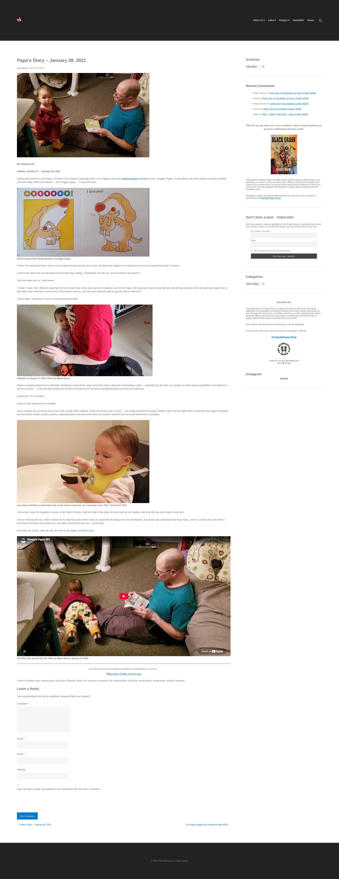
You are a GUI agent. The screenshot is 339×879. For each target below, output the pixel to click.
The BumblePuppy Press (283, 337)
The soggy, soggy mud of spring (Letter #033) (208, 824)
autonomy (92, 680)
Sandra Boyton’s (130, 178)
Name (21, 738)
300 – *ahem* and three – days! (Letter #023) (285, 114)
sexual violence (145, 680)
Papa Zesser (22, 68)
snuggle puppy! (159, 680)
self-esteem (133, 680)
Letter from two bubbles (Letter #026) (289, 103)
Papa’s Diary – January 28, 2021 (51, 60)
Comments (180, 680)
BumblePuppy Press (270, 198)
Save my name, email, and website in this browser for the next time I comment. (58, 789)
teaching (170, 680)
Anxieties (30, 680)
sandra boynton (120, 680)
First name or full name (260, 231)
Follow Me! (284, 378)
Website (21, 769)
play (111, 680)
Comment (23, 703)
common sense (47, 680)
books (37, 680)
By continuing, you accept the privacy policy (272, 251)
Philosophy (71, 680)
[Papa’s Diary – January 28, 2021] (124, 115)
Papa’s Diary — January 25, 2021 (34, 824)
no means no (102, 680)
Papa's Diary (60, 680)
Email (20, 754)
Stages (80, 680)
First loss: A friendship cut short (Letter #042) (293, 93)
